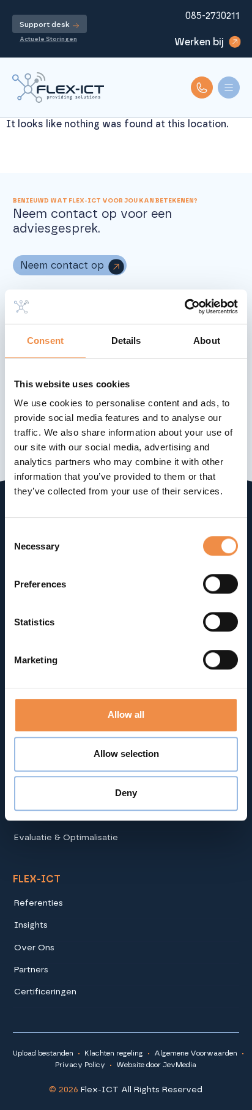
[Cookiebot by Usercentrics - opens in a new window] (184, 307)
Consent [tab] (45, 340)
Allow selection (126, 753)
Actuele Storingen (48, 39)
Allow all (126, 714)
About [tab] (206, 340)
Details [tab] (126, 340)
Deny (126, 793)
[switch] (220, 584)
